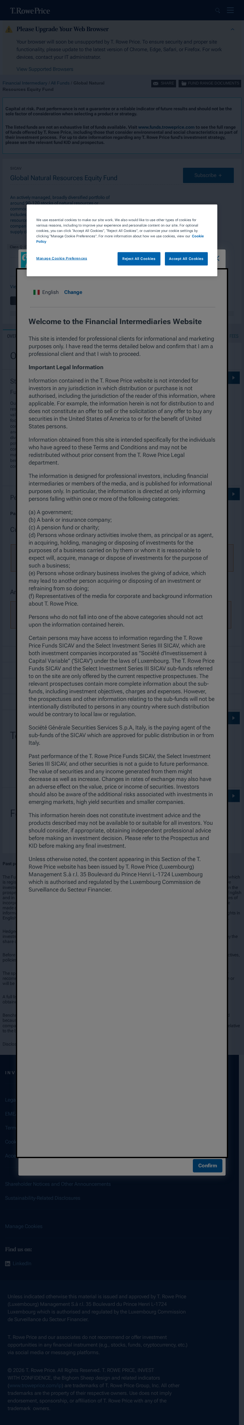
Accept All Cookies (186, 258)
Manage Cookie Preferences (61, 258)
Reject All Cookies (138, 258)
